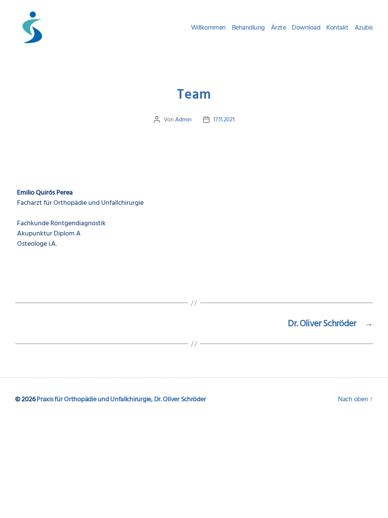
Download (306, 28)
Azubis (364, 28)
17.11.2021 (223, 119)
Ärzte (278, 28)
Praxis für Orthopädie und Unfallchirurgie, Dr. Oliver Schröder (121, 399)
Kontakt (337, 28)
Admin (183, 119)
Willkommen (208, 28)
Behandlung (248, 28)
